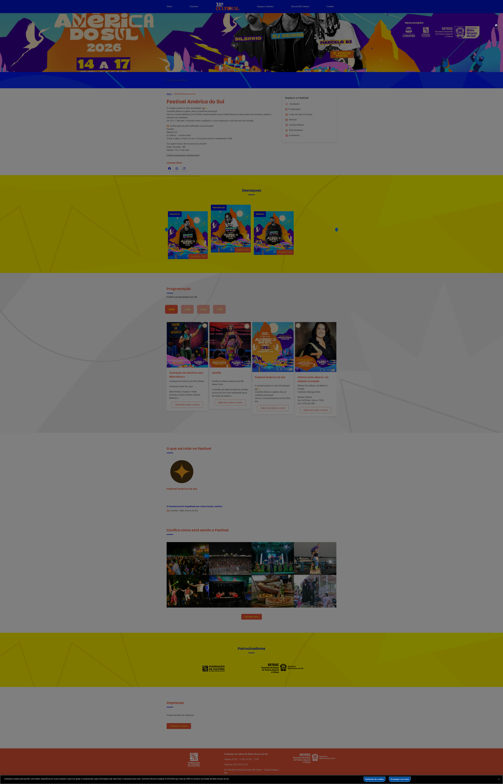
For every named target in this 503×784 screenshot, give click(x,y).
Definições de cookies (374, 779)
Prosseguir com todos (400, 779)
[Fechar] (499, 779)
